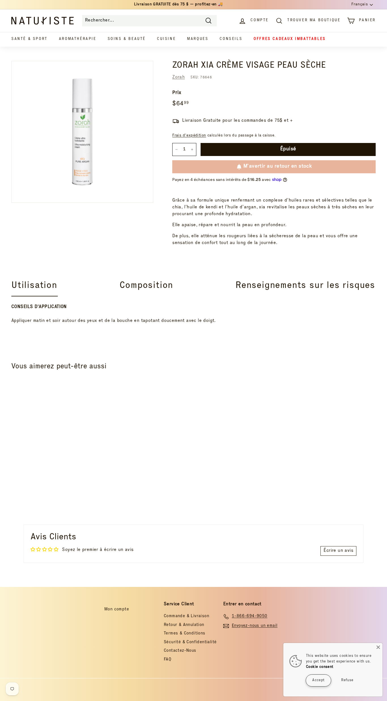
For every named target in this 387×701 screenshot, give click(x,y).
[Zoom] (82, 131)
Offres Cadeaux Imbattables (290, 39)
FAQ (167, 659)
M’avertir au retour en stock (277, 166)
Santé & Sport (29, 39)
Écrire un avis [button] (338, 551)
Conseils (231, 39)
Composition (146, 285)
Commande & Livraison (186, 616)
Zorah (178, 77)
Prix (176, 93)
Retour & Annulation (184, 625)
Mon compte (116, 609)
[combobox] (149, 20)
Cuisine (166, 39)
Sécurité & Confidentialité (190, 642)
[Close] (378, 647)
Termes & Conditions (184, 633)
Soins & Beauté (127, 39)
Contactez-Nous (180, 651)
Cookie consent (319, 667)
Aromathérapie (77, 39)
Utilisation (34, 285)
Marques (197, 39)
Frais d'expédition (189, 136)
